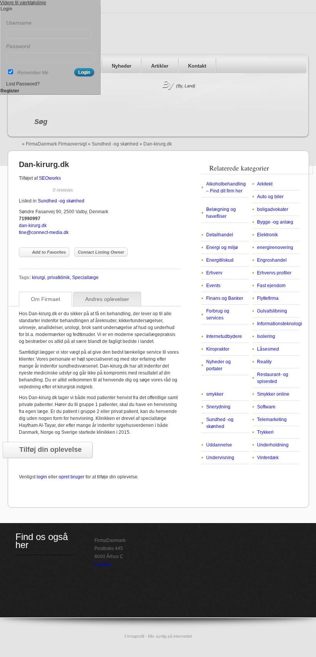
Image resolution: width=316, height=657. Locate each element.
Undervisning (220, 457)
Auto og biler (270, 196)
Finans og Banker (224, 298)
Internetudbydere (224, 336)
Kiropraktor (217, 349)
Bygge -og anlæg (275, 222)
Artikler (159, 66)
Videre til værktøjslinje (23, 2)
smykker (215, 394)
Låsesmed (268, 349)
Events (213, 285)
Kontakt (197, 66)
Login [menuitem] (6, 9)
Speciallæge (85, 277)
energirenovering (275, 247)
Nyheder (121, 66)
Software (266, 407)
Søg (40, 121)
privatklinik (58, 277)
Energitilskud (220, 260)
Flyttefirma (268, 298)
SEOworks (50, 178)
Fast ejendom (271, 285)
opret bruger (71, 477)
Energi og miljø (222, 247)
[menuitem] (50, 15)
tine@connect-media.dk (44, 232)
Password (18, 46)
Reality (264, 361)
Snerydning (218, 407)
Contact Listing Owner (101, 252)
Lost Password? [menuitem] (23, 84)
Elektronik (267, 234)
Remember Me (33, 72)
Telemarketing (272, 419)
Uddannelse (219, 445)
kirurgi (38, 277)
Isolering (266, 336)
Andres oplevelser (107, 299)
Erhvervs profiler (274, 273)
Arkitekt (264, 184)
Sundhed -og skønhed (115, 144)
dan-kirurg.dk (33, 225)
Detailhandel (219, 234)
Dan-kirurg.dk (44, 164)
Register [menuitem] (9, 91)
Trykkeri (265, 432)
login (42, 477)
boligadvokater (272, 209)
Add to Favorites (49, 252)
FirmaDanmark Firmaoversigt (56, 144)
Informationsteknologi (279, 323)
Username (19, 23)
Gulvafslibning (272, 311)
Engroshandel (272, 260)
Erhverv (214, 273)
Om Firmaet (45, 299)
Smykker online (273, 394)
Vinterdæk (268, 457)
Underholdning (273, 445)
